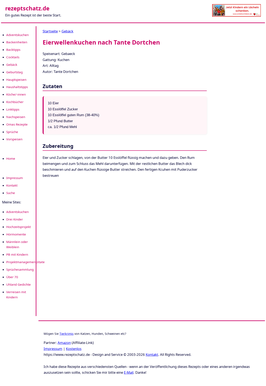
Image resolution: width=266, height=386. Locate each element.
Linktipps (12, 109)
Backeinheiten (16, 42)
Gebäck (11, 64)
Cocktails (12, 57)
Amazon (64, 342)
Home (10, 158)
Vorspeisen (14, 139)
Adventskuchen (17, 35)
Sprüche (12, 132)
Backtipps (13, 49)
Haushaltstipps (17, 87)
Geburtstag (14, 72)
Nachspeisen (15, 117)
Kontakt (11, 185)
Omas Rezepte (17, 124)
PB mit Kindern (17, 254)
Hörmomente (16, 234)
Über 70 (12, 277)
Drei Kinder (14, 219)
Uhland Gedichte (18, 284)
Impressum (14, 178)
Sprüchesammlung (20, 269)
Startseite (50, 31)
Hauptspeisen (16, 79)
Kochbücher (14, 102)
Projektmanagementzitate (25, 262)
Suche (10, 193)
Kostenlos (73, 348)
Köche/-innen (16, 94)
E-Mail (128, 372)
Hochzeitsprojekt (18, 227)
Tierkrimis (66, 334)
